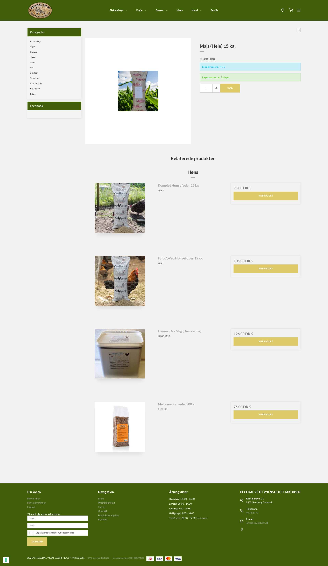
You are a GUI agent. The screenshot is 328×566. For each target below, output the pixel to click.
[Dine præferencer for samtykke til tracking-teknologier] (6, 560)
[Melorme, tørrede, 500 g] (120, 436)
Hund (195, 10)
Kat (31, 67)
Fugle (139, 10)
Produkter (34, 78)
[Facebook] (241, 530)
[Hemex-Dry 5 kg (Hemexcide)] (120, 363)
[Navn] (57, 518)
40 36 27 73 (252, 512)
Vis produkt (265, 195)
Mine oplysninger (36, 502)
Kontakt (102, 511)
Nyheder (102, 519)
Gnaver (159, 10)
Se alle (214, 10)
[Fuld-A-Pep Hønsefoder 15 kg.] (120, 291)
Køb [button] (230, 88)
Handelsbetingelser (108, 515)
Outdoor (34, 72)
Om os (101, 506)
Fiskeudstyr (116, 10)
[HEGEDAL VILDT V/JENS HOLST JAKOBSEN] (40, 10)
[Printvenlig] (299, 30)
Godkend (37, 541)
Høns (180, 10)
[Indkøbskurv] (291, 10)
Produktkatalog (106, 502)
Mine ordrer (33, 498)
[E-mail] (57, 525)
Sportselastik (36, 83)
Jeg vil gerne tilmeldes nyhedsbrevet (54, 532)
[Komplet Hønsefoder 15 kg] (120, 218)
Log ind (31, 506)
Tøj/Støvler (35, 88)
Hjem (101, 498)
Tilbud (33, 94)
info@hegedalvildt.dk (257, 522)
